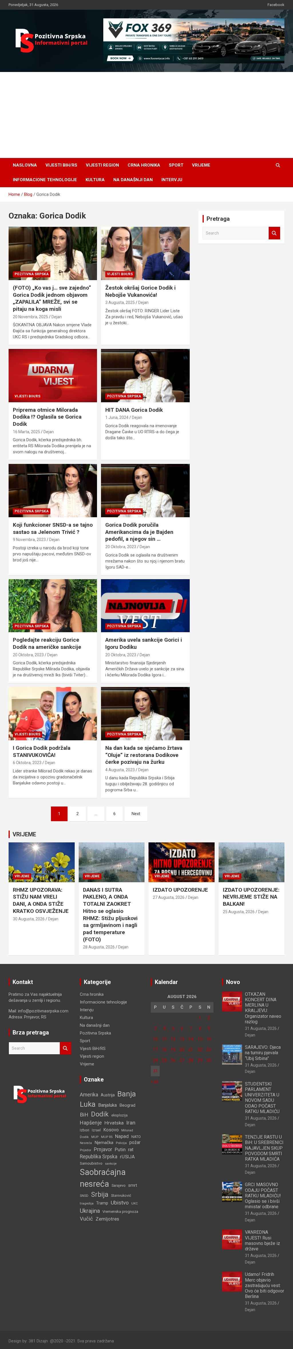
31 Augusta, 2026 (261, 1028)
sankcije (111, 1164)
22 (200, 1049)
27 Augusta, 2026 (169, 897)
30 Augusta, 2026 (29, 919)
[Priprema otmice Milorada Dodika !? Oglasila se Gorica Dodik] (52, 376)
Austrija (108, 1095)
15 (200, 1039)
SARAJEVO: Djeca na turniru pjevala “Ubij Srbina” (263, 1053)
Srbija (99, 1194)
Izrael (96, 1130)
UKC (134, 1203)
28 (191, 1060)
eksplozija (119, 1115)
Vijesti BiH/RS (61, 165)
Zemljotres (107, 1219)
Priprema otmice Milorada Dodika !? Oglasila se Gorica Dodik (47, 417)
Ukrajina (90, 1210)
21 (191, 1049)
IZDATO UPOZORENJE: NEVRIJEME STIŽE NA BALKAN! (251, 897)
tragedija (87, 1203)
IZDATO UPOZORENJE (180, 890)
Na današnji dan (133, 179)
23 (209, 1049)
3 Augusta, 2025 (120, 302)
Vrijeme (201, 165)
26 (173, 1060)
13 (182, 1039)
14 (191, 1039)
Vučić (86, 1219)
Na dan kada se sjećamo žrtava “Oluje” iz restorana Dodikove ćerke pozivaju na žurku (143, 755)
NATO (136, 1137)
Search (274, 233)
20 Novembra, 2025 (30, 317)
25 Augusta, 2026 (239, 911)
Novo (233, 982)
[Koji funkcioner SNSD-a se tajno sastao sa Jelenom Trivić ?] (52, 491)
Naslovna (25, 165)
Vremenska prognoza (120, 1211)
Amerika (89, 1095)
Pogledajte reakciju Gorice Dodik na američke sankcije (47, 643)
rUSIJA (127, 1156)
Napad (122, 1136)
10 (155, 1039)
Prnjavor (103, 1149)
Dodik (100, 1114)
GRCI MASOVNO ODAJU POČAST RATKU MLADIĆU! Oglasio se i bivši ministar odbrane (263, 1195)
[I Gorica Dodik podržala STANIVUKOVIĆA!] (52, 714)
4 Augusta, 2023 (120, 770)
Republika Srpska (98, 1156)
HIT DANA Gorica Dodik (134, 410)
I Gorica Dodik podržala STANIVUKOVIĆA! (41, 751)
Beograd (127, 1105)
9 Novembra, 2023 (29, 539)
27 (182, 1060)
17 (155, 1049)
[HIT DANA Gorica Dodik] (145, 376)
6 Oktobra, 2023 (27, 762)
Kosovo (111, 1130)
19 (173, 1049)
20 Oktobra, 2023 (120, 546)
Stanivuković (121, 1195)
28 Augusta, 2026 (99, 947)
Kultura (95, 179)
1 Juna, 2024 (116, 417)
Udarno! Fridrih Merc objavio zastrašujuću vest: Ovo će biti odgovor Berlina (264, 1285)
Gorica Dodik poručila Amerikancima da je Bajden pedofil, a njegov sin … (139, 532)
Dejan (57, 317)
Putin (120, 1149)
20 (182, 1049)
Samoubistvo (91, 1163)
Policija (121, 1143)
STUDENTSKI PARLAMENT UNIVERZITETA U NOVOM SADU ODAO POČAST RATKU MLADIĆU (262, 1097)
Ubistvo (120, 1202)
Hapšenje (91, 1123)
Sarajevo (119, 1185)
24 (155, 1060)
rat (130, 1149)
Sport (176, 165)
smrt (132, 1185)
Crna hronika (144, 165)
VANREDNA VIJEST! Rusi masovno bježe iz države (262, 1240)
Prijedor (85, 1150)
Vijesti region (102, 165)
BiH (84, 1114)
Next (136, 813)
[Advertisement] (146, 115)
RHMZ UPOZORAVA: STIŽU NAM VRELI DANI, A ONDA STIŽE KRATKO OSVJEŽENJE (41, 900)
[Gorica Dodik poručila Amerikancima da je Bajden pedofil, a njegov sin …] (145, 491)
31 (155, 1070)
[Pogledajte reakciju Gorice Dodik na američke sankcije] (52, 605)
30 (209, 1060)
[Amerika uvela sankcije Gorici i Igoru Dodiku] (145, 605)
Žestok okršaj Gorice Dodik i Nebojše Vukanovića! (140, 291)
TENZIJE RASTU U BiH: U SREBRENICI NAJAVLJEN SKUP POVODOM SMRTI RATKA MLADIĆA (264, 1148)
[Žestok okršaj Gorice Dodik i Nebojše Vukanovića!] (145, 253)
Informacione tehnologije (45, 179)
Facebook (276, 5)
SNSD (84, 1196)
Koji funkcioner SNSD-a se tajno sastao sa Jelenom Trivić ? (53, 528)
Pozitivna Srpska (32, 274)
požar (134, 1142)
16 (209, 1039)
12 (173, 1039)
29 (200, 1060)
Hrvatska (114, 1123)
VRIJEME (24, 834)
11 (164, 1039)
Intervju (171, 179)
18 (164, 1049)
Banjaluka (107, 1105)
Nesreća (86, 1143)
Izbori (84, 1130)
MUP (94, 1137)
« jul (154, 1081)
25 (164, 1060)
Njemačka (103, 1142)
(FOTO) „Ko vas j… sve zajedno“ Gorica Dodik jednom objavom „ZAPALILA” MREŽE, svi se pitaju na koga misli (52, 298)
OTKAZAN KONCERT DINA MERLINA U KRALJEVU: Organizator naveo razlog (263, 1007)
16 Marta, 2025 (26, 432)
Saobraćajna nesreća (103, 1178)
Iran (130, 1122)
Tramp (102, 1203)
